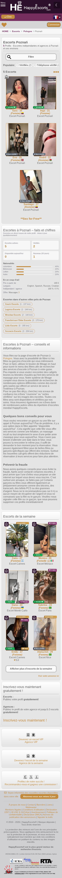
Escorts (16, 31)
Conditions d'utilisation (33, 809)
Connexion (54, 24)
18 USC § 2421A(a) (20, 812)
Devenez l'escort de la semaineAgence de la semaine (31, 761)
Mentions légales (13, 809)
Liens (49, 804)
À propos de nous (17, 804)
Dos (9, 16)
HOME (5, 31)
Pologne (27, 31)
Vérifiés (25, 65)
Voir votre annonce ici (48, 676)
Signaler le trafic (45, 817)
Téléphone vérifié (48, 65)
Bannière (41, 804)
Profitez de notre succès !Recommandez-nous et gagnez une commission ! (31, 783)
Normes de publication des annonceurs (31, 815)
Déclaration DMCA (32, 814)
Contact (31, 804)
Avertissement (38, 812)
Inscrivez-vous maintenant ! (25, 720)
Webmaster (31, 807)
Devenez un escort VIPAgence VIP (31, 740)
